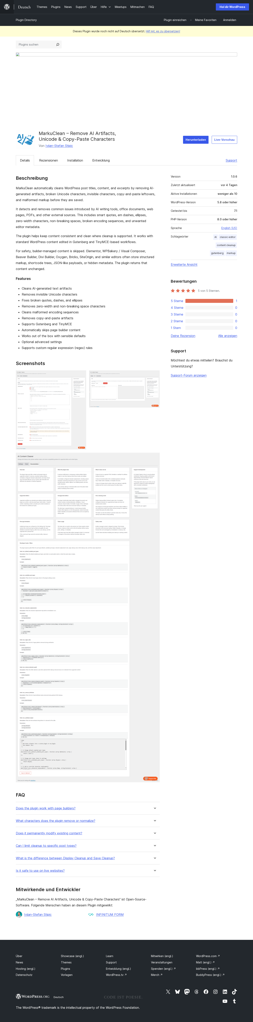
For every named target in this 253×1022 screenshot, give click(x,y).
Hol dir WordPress (232, 7)
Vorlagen (67, 974)
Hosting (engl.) (25, 968)
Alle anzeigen (227, 336)
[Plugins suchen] (58, 44)
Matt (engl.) (205, 962)
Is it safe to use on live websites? (40, 871)
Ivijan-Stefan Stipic (59, 146)
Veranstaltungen (161, 962)
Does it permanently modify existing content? (49, 833)
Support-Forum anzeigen (189, 375)
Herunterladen (196, 139)
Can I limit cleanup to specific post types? (46, 846)
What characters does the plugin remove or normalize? (55, 821)
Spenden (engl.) (163, 968)
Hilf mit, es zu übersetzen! (163, 31)
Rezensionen (48, 160)
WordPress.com (208, 956)
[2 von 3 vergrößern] (154, 376)
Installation (75, 160)
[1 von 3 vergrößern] (81, 376)
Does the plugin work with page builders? (46, 808)
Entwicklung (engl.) (118, 968)
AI (215, 237)
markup (231, 253)
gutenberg (217, 253)
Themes (66, 962)
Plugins (65, 968)
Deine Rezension (183, 336)
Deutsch (59, 997)
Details (25, 160)
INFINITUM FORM (110, 914)
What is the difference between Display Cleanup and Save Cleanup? (65, 858)
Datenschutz (24, 974)
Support (231, 160)
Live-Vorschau (224, 139)
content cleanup (226, 245)
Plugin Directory (26, 20)
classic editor (228, 237)
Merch (157, 974)
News (19, 962)
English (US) (229, 228)
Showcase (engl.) (72, 956)
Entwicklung (101, 160)
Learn (109, 956)
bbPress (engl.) (208, 968)
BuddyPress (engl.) (210, 974)
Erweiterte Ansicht (184, 264)
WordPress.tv (116, 974)
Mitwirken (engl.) (162, 956)
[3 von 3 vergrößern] (154, 458)
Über (19, 956)
